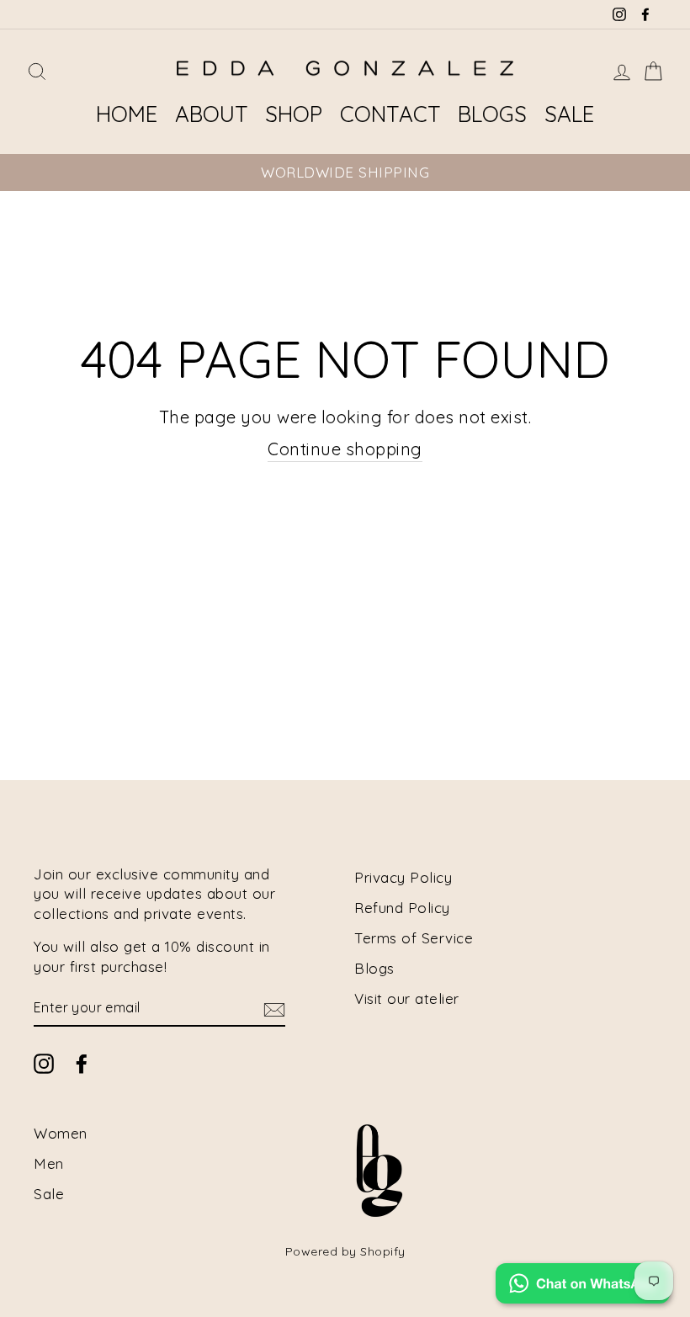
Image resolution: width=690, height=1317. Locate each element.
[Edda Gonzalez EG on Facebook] (82, 1063)
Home (126, 114)
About (211, 114)
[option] (345, 172)
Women (61, 1133)
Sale (569, 114)
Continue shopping (345, 448)
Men (49, 1163)
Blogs (492, 114)
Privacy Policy (403, 877)
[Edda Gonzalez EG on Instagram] (44, 1063)
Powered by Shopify (345, 1251)
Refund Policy (402, 907)
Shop (293, 114)
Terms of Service (413, 938)
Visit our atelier (406, 998)
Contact (390, 114)
